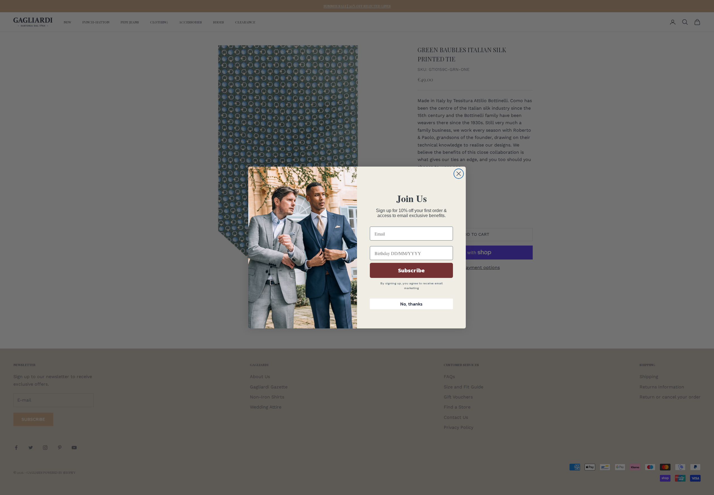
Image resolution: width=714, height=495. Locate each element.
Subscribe (411, 270)
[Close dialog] (459, 174)
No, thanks (411, 304)
